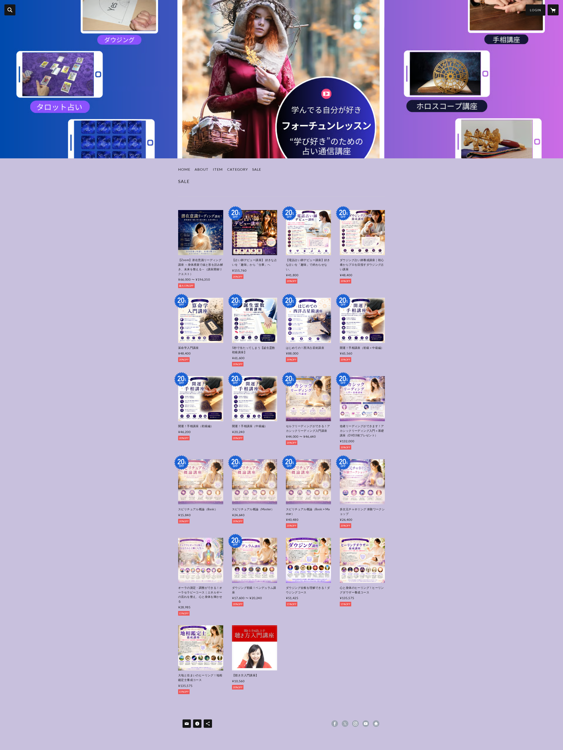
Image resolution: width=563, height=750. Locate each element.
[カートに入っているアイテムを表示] (553, 9)
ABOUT (201, 169)
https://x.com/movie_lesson (345, 723)
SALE (256, 169)
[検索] (9, 9)
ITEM (218, 169)
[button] (535, 10)
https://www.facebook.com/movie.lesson (334, 723)
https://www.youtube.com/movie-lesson (365, 723)
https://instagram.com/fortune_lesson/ (355, 723)
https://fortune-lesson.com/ (376, 723)
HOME (184, 169)
